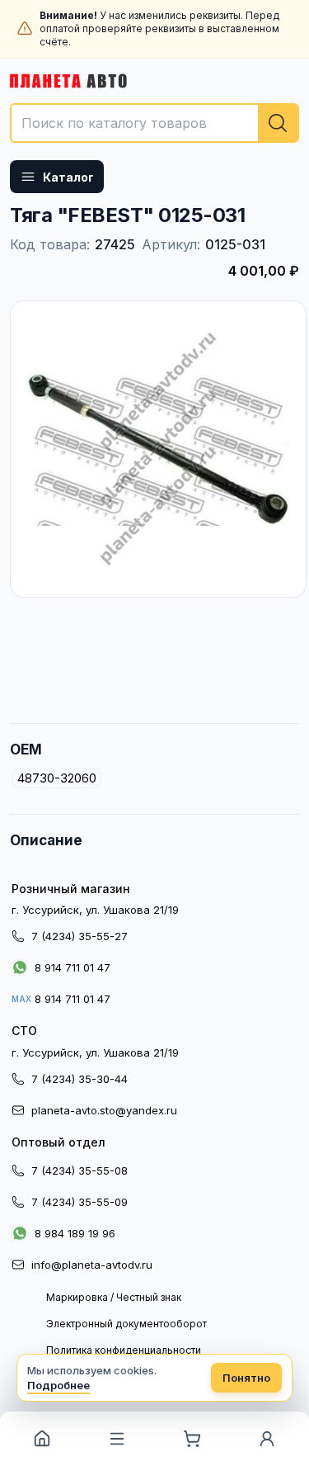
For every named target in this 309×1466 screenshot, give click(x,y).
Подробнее (58, 1385)
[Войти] (267, 1438)
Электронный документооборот (126, 1323)
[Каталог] (116, 1438)
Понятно (246, 1377)
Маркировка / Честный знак (113, 1297)
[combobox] (154, 123)
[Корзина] (192, 1438)
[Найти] (277, 123)
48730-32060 (56, 778)
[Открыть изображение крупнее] (158, 449)
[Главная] (41, 1438)
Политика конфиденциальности (123, 1350)
